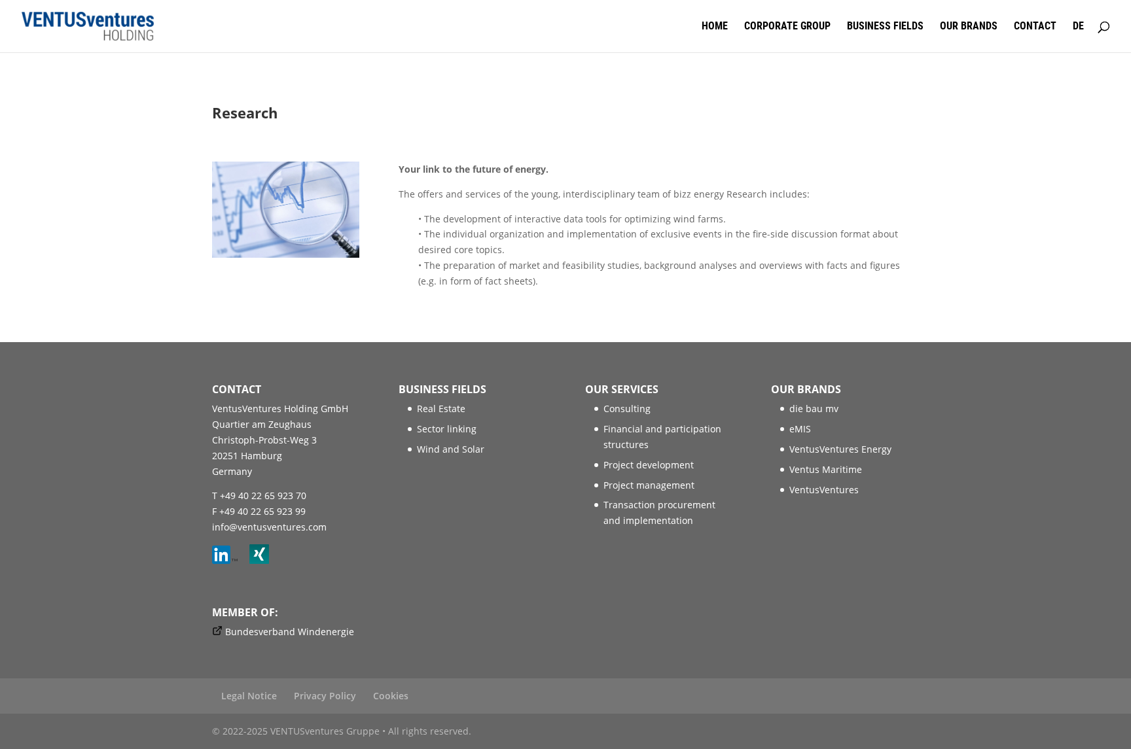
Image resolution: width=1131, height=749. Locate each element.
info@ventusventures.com (269, 527)
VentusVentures (824, 489)
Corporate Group (787, 27)
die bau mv (813, 408)
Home (715, 27)
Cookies (390, 695)
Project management (648, 485)
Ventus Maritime (825, 469)
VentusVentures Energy (840, 449)
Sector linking (446, 429)
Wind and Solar (450, 449)
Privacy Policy (325, 695)
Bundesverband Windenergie (289, 631)
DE (1078, 27)
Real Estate (441, 408)
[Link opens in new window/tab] (229, 560)
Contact (1035, 27)
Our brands (968, 27)
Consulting (627, 408)
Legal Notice (249, 695)
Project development (648, 465)
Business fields (885, 27)
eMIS (800, 429)
